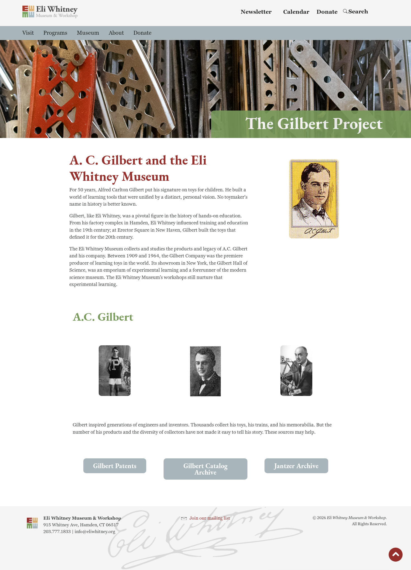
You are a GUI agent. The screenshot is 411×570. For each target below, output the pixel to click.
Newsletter (256, 12)
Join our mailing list (210, 518)
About (116, 33)
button (395, 556)
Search (358, 11)
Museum (88, 33)
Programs (55, 33)
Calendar (296, 12)
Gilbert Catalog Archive (205, 469)
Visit (28, 33)
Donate (326, 12)
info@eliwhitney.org (95, 531)
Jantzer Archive (296, 465)
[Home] (50, 12)
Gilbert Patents (114, 465)
